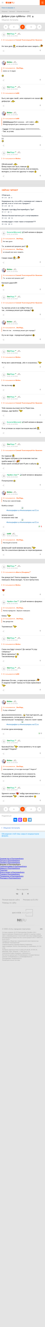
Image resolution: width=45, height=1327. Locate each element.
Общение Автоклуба (23, 11)
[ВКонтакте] (15, 820)
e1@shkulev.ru (26, 953)
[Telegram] (30, 820)
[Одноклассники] (25, 820)
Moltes (9, 62)
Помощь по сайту (9, 903)
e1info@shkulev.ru (13, 956)
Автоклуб (12, 11)
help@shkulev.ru (17, 958)
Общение (5, 11)
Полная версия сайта (11, 900)
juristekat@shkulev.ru (25, 956)
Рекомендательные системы (11, 960)
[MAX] (20, 820)
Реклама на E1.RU (30, 900)
